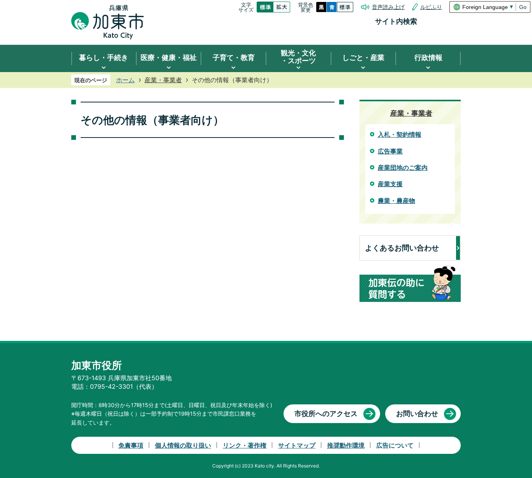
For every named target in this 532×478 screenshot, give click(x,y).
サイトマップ (296, 445)
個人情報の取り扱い (183, 445)
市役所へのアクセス (326, 413)
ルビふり (431, 7)
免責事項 (130, 445)
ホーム (125, 80)
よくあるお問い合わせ (402, 247)
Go (523, 7)
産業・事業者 (163, 80)
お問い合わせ (417, 413)
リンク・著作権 (244, 445)
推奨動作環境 (346, 445)
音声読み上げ (388, 7)
